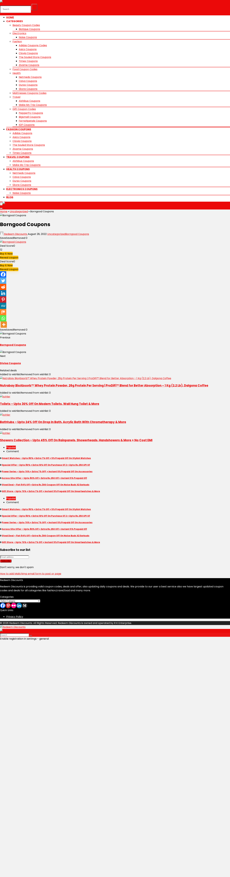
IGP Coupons (27, 125)
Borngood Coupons (77, 234)
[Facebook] (3, 274)
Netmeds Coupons (30, 77)
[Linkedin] (3, 293)
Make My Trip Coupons (33, 105)
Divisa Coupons (10, 363)
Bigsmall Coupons (30, 117)
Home (10, 17)
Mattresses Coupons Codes (29, 93)
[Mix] (3, 312)
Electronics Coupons (22, 189)
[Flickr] (13, 605)
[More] (4, 324)
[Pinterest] (3, 299)
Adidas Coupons (22, 133)
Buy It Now (6, 253)
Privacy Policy (14, 616)
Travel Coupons (18, 157)
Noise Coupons (28, 37)
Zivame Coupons (29, 65)
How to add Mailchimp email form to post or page (30, 573)
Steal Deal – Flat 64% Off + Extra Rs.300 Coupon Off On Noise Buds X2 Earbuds (45, 484)
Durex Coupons (28, 85)
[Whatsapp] (3, 318)
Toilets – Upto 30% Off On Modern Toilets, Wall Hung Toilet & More (49, 404)
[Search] (34, 7)
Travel (16, 97)
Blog (9, 197)
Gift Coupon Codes (24, 109)
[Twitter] (3, 281)
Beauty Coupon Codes (26, 25)
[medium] (24, 605)
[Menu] (1, 203)
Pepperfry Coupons (31, 113)
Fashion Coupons (18, 129)
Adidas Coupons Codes (33, 45)
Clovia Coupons (28, 53)
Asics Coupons (28, 49)
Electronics (19, 33)
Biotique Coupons (29, 29)
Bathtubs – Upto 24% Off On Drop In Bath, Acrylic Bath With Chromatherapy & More (63, 422)
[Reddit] (3, 287)
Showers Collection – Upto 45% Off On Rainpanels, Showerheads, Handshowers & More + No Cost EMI (76, 440)
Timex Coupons (28, 61)
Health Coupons (18, 169)
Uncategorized (19, 211)
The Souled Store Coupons (35, 57)
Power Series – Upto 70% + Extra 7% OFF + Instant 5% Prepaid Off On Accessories (47, 471)
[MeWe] (3, 306)
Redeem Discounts (15, 234)
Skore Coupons (28, 89)
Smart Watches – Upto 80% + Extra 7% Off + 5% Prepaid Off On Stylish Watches (46, 458)
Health (17, 73)
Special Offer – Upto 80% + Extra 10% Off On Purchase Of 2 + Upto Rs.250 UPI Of (46, 465)
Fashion (17, 41)
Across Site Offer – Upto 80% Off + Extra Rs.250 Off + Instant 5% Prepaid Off (44, 478)
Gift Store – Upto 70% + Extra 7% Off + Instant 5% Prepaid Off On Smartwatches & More (51, 491)
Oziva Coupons (28, 81)
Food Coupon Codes (25, 69)
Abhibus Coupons (29, 101)
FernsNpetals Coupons (33, 121)
